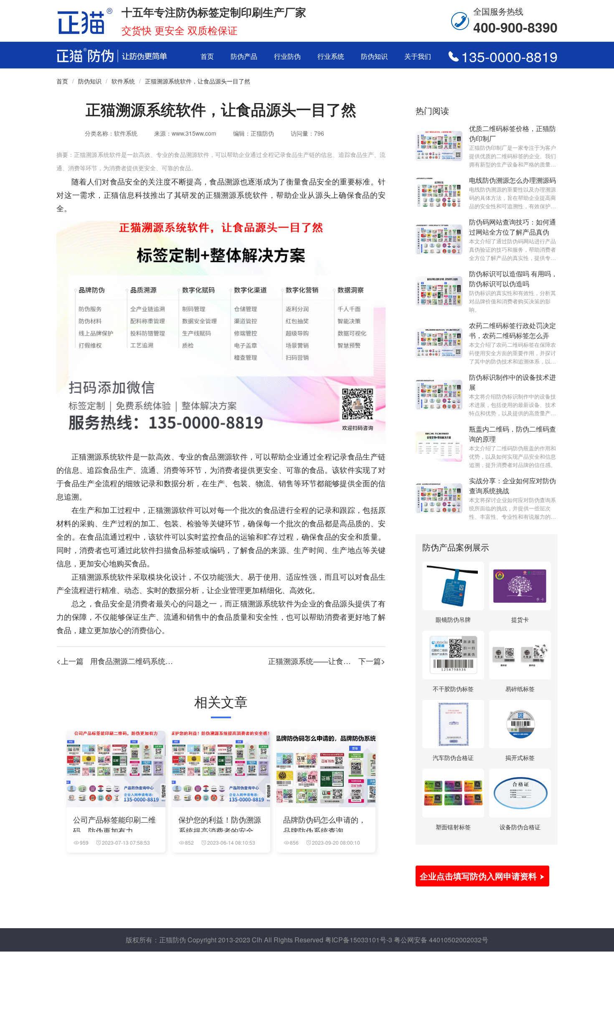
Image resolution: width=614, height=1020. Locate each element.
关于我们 (417, 56)
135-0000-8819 (509, 56)
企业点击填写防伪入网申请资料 (479, 876)
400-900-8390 (515, 27)
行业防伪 (287, 56)
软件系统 (123, 81)
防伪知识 (374, 56)
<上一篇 (133, 660)
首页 (207, 56)
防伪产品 (244, 56)
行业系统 (330, 56)
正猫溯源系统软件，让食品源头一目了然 (197, 81)
